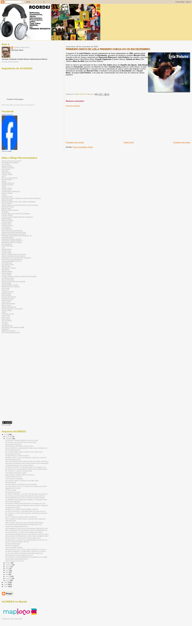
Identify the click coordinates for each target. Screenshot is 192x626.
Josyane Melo (7, 253)
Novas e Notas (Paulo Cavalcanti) (14, 254)
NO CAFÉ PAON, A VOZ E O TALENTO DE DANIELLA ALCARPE (26, 486)
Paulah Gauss (7, 190)
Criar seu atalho (7, 151)
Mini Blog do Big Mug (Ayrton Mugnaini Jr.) (17, 236)
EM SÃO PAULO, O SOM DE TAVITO (17, 455)
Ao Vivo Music (7, 203)
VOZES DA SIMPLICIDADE (14, 547)
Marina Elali (6, 266)
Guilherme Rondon (8, 304)
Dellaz (4, 181)
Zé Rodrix (5, 212)
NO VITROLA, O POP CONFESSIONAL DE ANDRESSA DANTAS (26, 513)
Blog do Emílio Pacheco (10, 210)
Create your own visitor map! (12, 619)
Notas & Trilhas (7, 193)
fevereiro (9, 578)
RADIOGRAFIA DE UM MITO (14, 561)
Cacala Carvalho (8, 292)
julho (7, 569)
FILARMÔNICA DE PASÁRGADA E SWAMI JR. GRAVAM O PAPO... (26, 500)
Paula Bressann (7, 246)
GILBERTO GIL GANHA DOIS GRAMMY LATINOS (21, 509)
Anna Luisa (6, 317)
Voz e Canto (6, 302)
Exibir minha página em (18, 105)
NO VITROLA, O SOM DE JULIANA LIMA (18, 471)
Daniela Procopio (8, 298)
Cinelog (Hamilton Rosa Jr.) (11, 261)
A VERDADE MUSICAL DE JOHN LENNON (19, 465)
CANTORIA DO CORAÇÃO (14, 478)
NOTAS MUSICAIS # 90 (12, 450)
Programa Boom (7, 237)
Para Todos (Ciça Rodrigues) (12, 259)
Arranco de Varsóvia (9, 297)
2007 (6, 586)
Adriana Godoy (7, 166)
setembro (9, 565)
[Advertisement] (85, 123)
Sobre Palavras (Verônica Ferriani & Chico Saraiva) (20, 205)
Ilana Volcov (6, 169)
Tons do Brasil (7, 320)
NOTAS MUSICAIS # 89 (12, 454)
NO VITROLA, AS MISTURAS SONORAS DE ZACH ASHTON (25, 496)
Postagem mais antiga (181, 142)
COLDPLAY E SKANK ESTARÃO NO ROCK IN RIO (21, 440)
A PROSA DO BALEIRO (12, 501)
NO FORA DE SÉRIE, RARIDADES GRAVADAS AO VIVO (23, 524)
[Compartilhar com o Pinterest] (108, 94)
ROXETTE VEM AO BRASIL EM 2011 (17, 542)
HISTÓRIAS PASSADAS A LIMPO (16, 473)
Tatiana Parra (6, 173)
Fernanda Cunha (8, 314)
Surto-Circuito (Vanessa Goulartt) (13, 281)
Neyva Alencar (7, 229)
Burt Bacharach (7, 326)
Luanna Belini (7, 222)
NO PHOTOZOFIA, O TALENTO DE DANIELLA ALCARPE (23, 532)
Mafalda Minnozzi (8, 183)
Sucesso (5, 322)
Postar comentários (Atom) (83, 147)
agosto (8, 567)
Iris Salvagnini (7, 244)
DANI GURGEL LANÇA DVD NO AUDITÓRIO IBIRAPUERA (24, 523)
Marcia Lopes (6, 208)
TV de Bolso (6, 227)
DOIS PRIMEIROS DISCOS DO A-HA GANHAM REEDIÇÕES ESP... (27, 528)
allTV (3, 176)
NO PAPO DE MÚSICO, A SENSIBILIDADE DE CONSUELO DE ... (26, 467)
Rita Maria (5, 270)
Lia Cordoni (6, 164)
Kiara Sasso (6, 319)
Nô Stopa (5, 171)
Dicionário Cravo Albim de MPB (13, 327)
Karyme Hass (6, 224)
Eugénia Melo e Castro (10, 285)
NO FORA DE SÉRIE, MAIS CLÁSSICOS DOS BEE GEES (23, 452)
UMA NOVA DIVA (10, 521)
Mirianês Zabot (7, 200)
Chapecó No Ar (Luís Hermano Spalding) (16, 258)
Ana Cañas (6, 288)
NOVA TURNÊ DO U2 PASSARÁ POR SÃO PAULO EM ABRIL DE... (26, 448)
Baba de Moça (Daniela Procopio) (14, 234)
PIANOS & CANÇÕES (12, 545)
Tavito (4, 186)
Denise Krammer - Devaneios (12, 309)
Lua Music (5, 324)
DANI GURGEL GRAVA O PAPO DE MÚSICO (19, 475)
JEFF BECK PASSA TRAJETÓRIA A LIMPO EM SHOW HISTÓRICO (27, 461)
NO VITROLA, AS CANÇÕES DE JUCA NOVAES (20, 442)
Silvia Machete (7, 263)
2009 (6, 582)
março (8, 576)
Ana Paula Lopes (8, 264)
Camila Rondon (7, 225)
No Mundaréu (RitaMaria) (11, 191)
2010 (6, 434)
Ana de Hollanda (8, 280)
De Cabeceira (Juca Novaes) (12, 230)
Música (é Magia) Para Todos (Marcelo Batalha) (19, 202)
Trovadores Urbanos (9, 268)
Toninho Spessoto (7, 114)
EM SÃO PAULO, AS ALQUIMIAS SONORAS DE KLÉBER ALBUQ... (26, 469)
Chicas (4, 195)
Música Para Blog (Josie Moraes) (13, 256)
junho (7, 571)
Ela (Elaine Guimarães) (10, 162)
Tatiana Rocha (7, 300)
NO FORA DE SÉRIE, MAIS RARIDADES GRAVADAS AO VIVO (25, 503)
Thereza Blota (7, 310)
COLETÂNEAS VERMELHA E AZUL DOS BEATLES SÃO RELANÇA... (27, 534)
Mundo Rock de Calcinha (11, 287)
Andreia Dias (6, 251)
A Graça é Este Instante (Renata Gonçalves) (17, 217)
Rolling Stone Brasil (9, 307)
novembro (9, 438)
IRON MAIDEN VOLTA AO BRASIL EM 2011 (19, 555)
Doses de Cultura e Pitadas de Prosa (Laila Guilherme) (21, 198)
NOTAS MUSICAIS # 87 (12, 492)
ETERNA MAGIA (10, 482)
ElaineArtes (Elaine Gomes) (11, 239)
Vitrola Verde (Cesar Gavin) (11, 161)
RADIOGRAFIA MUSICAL (13, 444)
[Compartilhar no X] (103, 94)
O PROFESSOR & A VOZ (13, 477)
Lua (3, 247)
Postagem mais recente (75, 142)
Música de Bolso (7, 220)
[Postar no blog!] (100, 94)
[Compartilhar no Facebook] (105, 94)
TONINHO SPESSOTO (22, 47)
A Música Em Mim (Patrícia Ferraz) (14, 232)
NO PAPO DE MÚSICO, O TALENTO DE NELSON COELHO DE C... (27, 494)
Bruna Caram (6, 305)
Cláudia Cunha (7, 196)
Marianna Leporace (9, 331)
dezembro (9, 436)
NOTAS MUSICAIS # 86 (12, 544)
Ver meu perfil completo (10, 62)
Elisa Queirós (6, 295)
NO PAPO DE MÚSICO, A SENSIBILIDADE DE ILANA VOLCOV (25, 511)
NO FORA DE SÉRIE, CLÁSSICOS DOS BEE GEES (22, 480)
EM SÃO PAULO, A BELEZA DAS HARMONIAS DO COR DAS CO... (26, 540)
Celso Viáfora (6, 275)
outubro (8, 563)
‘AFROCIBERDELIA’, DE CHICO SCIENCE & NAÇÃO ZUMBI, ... (25, 498)
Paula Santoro (7, 273)
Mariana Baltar (7, 271)
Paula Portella (7, 179)
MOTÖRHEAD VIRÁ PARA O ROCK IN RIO (19, 446)
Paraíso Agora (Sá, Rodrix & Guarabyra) (16, 213)
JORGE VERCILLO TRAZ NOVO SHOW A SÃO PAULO (23, 538)
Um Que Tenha (7, 174)
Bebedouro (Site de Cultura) (12, 242)
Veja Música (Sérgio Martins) (12, 241)
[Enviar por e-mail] (98, 94)
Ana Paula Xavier (8, 278)
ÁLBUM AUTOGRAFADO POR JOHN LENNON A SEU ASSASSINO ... (27, 463)
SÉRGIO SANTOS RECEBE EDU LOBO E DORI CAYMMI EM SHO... (27, 536)
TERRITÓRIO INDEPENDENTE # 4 (16, 559)
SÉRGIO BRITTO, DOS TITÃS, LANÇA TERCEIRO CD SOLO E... (26, 549)
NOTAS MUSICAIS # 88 (12, 459)
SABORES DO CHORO (13, 488)
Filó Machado (6, 283)
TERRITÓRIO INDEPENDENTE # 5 (16, 526)
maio (7, 572)
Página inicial (129, 142)
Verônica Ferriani (8, 207)
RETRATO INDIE (10, 490)
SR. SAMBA (9, 515)
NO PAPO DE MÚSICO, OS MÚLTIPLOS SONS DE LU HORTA (25, 551)
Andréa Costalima (8, 168)
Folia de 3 (5, 290)
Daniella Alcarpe (7, 185)
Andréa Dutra (6, 293)
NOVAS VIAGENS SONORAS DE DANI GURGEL (21, 484)
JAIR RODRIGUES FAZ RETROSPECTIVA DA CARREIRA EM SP (26, 530)
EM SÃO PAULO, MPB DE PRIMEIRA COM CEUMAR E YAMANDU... (27, 505)
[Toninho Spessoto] (9, 149)
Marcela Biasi (6, 219)
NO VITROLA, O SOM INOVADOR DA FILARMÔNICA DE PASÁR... (26, 557)
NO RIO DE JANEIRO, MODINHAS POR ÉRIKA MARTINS (24, 553)
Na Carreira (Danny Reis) (11, 332)
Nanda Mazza (7, 249)
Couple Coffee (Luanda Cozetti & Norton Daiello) (19, 276)
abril (7, 574)
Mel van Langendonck (10, 178)
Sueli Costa (6, 315)
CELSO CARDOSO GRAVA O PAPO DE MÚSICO (21, 517)
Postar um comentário (73, 106)
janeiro (8, 580)
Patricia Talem (7, 188)
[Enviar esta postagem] (95, 94)
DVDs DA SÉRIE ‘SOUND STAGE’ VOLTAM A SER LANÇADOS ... (26, 519)
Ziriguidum (5, 329)
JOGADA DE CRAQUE (12, 507)
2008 (6, 584)
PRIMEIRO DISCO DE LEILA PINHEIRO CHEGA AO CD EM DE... (26, 457)
